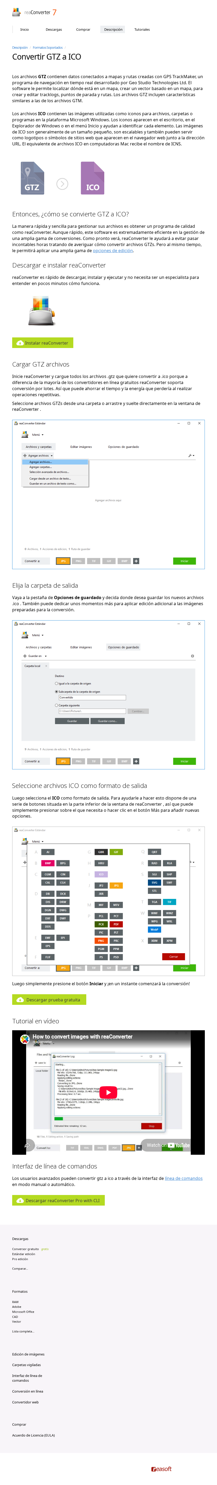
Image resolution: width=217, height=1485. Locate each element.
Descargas (54, 29)
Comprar (83, 29)
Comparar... (20, 1268)
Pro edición (20, 1259)
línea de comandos (184, 1178)
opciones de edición (113, 250)
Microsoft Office (23, 1312)
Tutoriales (142, 29)
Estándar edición (23, 1254)
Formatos (20, 1291)
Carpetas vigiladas (26, 1364)
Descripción (113, 29)
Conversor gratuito (30, 1249)
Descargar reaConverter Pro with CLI (63, 1200)
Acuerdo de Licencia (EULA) (33, 1435)
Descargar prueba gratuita (53, 1000)
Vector (16, 1321)
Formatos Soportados (47, 47)
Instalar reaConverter (46, 343)
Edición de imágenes (28, 1354)
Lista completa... (23, 1331)
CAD (15, 1317)
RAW (15, 1302)
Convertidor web (25, 1402)
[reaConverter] (34, 13)
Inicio (24, 29)
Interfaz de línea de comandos (27, 1378)
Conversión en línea (27, 1391)
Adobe (16, 1307)
